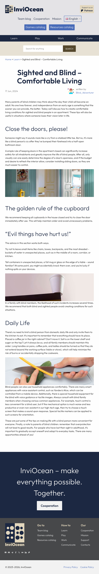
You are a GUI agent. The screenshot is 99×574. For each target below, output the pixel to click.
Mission (56, 19)
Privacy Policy (71, 567)
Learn (14, 38)
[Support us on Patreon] (29, 552)
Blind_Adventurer (85, 92)
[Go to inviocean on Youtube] (5, 552)
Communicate (85, 38)
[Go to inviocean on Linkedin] (25, 552)
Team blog (24, 19)
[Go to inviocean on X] (19, 552)
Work (61, 38)
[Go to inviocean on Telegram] (12, 552)
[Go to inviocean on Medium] (22, 552)
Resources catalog (61, 27)
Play (37, 38)
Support (85, 540)
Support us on (87, 9)
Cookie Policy (87, 567)
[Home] (24, 9)
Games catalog (35, 27)
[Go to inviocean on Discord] (9, 552)
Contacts (85, 544)
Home (8, 59)
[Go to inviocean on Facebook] (15, 552)
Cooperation (42, 19)
